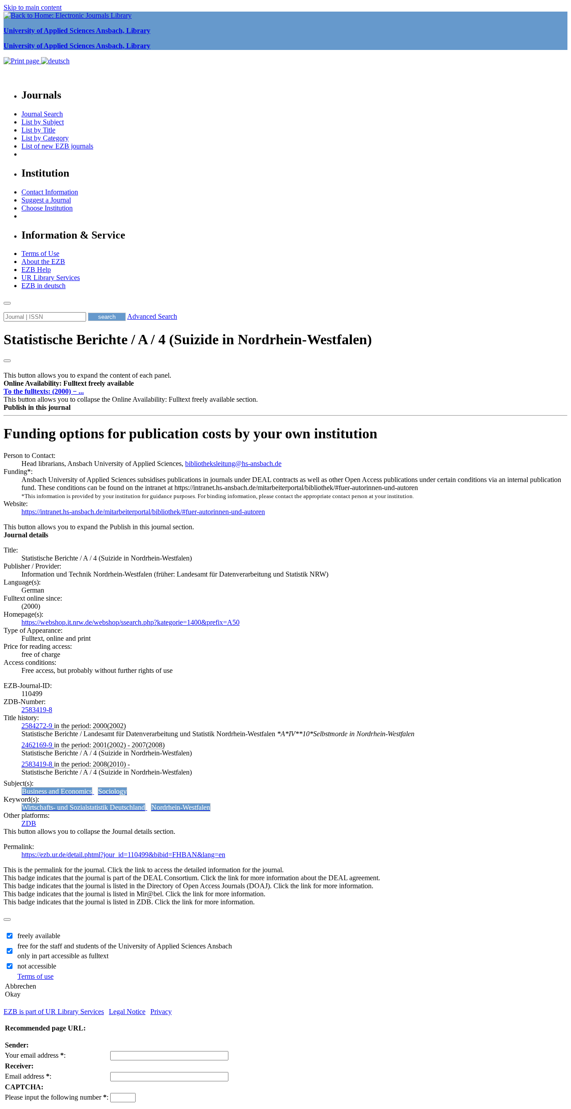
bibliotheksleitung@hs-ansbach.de (233, 463)
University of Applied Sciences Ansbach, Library (77, 30)
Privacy (161, 1011)
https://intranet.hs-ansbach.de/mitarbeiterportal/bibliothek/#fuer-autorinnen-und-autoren (143, 511)
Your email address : (35, 1055)
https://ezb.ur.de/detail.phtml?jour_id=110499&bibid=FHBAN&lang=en (123, 854)
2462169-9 (37, 745)
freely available (38, 936)
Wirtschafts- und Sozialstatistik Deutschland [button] (83, 807)
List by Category (45, 138)
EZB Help (36, 269)
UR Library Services (50, 277)
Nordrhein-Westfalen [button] (180, 807)
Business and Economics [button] (57, 791)
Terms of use (35, 976)
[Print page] (22, 61)
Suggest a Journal (46, 200)
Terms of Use (40, 253)
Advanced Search (152, 316)
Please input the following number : (56, 1097)
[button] (69, 383)
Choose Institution (47, 208)
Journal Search (42, 114)
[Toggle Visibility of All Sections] (7, 360)
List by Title (38, 130)
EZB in (43, 285)
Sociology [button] (112, 791)
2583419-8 (36, 709)
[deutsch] (55, 61)
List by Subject (42, 122)
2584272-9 (37, 726)
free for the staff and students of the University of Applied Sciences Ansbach (124, 946)
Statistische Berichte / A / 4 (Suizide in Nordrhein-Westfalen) (188, 339)
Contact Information (49, 192)
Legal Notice (127, 1011)
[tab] (285, 383)
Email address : (28, 1076)
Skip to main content (33, 7)
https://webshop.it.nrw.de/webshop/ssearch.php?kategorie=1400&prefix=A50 (130, 622)
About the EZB (43, 261)
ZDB (28, 823)
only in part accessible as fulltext (62, 956)
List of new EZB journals (57, 146)
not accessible (36, 966)
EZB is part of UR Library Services (54, 1011)
